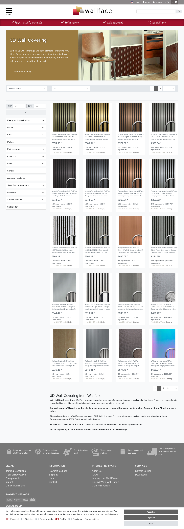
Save (151, 523)
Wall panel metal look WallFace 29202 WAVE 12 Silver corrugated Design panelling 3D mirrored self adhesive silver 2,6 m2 (63, 307)
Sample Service (143, 471)
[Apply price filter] (26, 112)
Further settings (92, 519)
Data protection (13, 478)
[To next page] (169, 88)
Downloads (141, 474)
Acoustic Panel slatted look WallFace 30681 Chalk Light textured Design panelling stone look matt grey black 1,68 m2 (97, 307)
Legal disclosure (110, 514)
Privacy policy (89, 514)
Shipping (69, 152)
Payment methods (58, 471)
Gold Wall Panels (101, 485)
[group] (64, 117)
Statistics (29, 519)
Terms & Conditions (16, 471)
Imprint (9, 482)
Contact (53, 482)
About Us (96, 471)
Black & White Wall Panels (105, 482)
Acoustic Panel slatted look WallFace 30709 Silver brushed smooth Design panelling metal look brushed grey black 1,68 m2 (164, 193)
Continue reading (22, 71)
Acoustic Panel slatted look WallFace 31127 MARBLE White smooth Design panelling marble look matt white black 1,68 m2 (64, 250)
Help (51, 478)
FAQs (95, 474)
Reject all (151, 517)
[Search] (179, 11)
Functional (77, 519)
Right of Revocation (16, 474)
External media (46, 519)
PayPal (63, 519)
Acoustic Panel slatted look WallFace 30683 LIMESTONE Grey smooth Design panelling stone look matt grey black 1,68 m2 (97, 250)
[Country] (132, 2)
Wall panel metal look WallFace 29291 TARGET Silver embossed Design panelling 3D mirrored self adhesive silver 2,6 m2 (162, 307)
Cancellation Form (15, 485)
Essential (14, 519)
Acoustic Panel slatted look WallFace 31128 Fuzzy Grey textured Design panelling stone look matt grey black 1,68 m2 (164, 250)
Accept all (151, 512)
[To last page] (173, 88)
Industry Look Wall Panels (105, 478)
